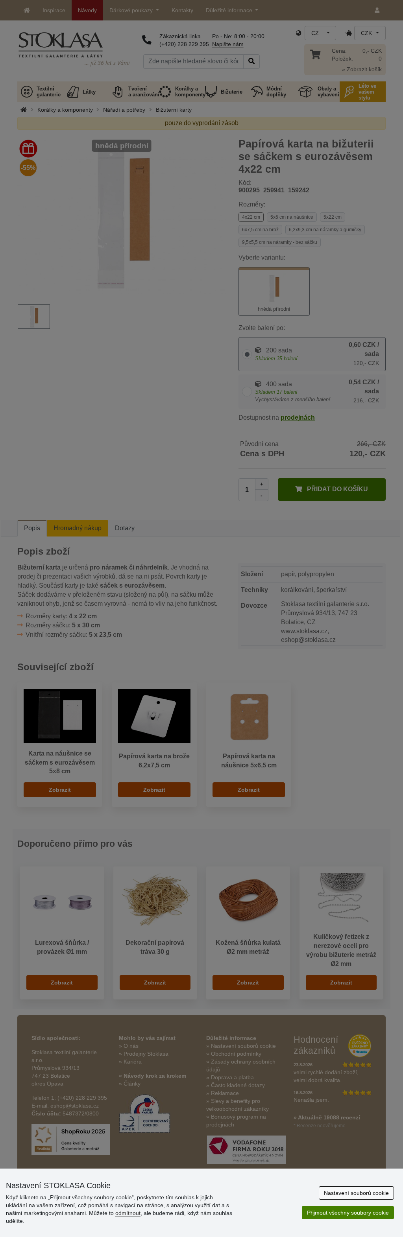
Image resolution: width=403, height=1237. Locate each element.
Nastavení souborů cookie (356, 1193)
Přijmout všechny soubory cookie (348, 1212)
